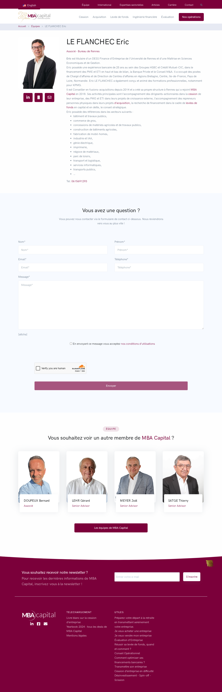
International (104, 4)
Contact (189, 4)
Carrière (172, 4)
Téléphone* (121, 259)
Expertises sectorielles (131, 4)
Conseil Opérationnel (127, 653)
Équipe (85, 4)
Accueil (22, 26)
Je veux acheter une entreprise (132, 631)
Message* (24, 276)
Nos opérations (191, 17)
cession (192, 94)
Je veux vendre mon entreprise (133, 635)
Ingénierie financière (145, 17)
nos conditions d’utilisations (138, 343)
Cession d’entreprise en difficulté (133, 671)
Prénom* (119, 241)
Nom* (21, 241)
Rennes (95, 51)
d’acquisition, (122, 103)
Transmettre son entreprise (130, 666)
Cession (83, 17)
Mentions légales (76, 635)
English (31, 5)
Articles (156, 4)
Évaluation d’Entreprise (128, 640)
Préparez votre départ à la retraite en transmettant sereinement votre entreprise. (134, 622)
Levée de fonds (119, 17)
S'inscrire (191, 576)
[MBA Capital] (34, 17)
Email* (22, 259)
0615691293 (79, 181)
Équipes (35, 26)
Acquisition (99, 17)
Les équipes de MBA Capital (111, 527)
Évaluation (167, 17)
